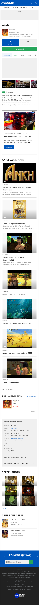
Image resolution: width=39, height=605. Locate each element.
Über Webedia (28, 572)
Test (29, 55)
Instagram (19, 586)
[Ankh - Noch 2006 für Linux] (19, 279)
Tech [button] (32, 8)
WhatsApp (30, 586)
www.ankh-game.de (17, 438)
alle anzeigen (31, 396)
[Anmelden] (31, 562)
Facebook (13, 586)
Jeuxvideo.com (32, 582)
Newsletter (28, 573)
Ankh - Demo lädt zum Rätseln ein (16, 323)
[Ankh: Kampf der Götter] (6, 523)
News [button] (16, 8)
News (22, 55)
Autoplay (11, 92)
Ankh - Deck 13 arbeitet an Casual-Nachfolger (16, 188)
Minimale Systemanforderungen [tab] (15, 457)
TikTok (24, 586)
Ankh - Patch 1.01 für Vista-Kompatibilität (13, 258)
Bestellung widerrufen (14, 573)
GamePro (12, 582)
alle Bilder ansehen (8, 509)
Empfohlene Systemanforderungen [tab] (16, 463)
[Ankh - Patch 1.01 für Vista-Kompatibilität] (19, 243)
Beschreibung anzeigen (9, 105)
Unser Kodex (20, 572)
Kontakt (34, 573)
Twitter (8, 586)
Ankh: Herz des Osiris (17, 531)
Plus (15, 55)
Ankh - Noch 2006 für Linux (13, 294)
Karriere (22, 573)
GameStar (6, 582)
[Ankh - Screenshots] (19, 368)
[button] (31, 2)
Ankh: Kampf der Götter (18, 520)
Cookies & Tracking (14, 577)
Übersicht (7, 55)
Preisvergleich (19, 49)
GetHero (24, 582)
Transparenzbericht (25, 577)
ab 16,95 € (15, 406)
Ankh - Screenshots (10, 382)
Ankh (14, 404)
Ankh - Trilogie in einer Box (13, 223)
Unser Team (13, 572)
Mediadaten (20, 575)
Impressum (6, 572)
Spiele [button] (8, 8)
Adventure (14, 428)
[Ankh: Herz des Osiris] (6, 534)
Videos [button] (24, 8)
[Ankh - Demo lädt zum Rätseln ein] (19, 309)
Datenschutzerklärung (29, 575)
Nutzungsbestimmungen (9, 575)
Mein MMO (18, 582)
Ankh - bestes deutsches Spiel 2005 (17, 353)
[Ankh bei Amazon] (7, 404)
